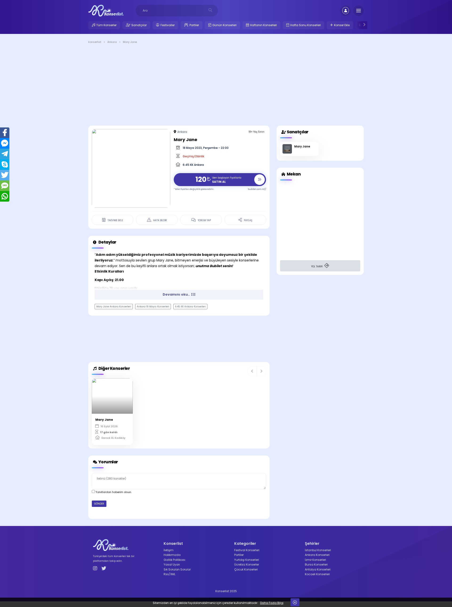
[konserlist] (106, 10)
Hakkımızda (172, 555)
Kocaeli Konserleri (317, 574)
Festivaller (168, 25)
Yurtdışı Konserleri (246, 560)
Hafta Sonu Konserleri (305, 25)
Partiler (194, 25)
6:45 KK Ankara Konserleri (190, 306)
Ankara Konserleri (317, 555)
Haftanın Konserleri (263, 25)
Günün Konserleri (224, 25)
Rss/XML (169, 574)
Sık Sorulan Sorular (177, 569)
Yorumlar (108, 462)
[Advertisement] (226, 85)
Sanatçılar (139, 25)
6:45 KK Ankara (193, 165)
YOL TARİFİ (317, 266)
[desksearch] (210, 10)
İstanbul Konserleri (318, 550)
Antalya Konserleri (318, 569)
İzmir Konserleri (315, 560)
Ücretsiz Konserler (246, 564)
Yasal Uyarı (172, 564)
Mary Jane (302, 146)
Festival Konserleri (246, 550)
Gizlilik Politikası (174, 560)
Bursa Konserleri (316, 564)
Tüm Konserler (106, 25)
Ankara (182, 132)
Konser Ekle (342, 25)
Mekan (293, 174)
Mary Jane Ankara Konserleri (113, 306)
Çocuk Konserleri (246, 569)
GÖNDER (99, 503)
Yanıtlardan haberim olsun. (113, 492)
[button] (252, 371)
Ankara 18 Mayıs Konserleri (153, 306)
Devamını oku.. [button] (176, 294)
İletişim (169, 550)
